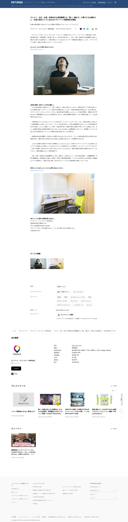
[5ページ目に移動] (116, 390)
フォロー (16, 368)
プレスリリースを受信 (89, 2)
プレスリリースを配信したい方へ (20, 499)
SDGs (59, 297)
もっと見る (114, 386)
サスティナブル (62, 301)
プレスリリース (23, 331)
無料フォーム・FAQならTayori (70, 490)
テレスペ (89, 305)
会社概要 (14, 517)
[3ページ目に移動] (114, 390)
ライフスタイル (69, 6)
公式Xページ (93, 494)
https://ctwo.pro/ (77, 345)
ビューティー (49, 6)
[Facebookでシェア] (84, 28)
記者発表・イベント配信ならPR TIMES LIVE (44, 493)
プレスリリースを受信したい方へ (20, 495)
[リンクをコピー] (96, 28)
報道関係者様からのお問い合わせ (57, 517)
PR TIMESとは (15, 489)
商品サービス (61, 286)
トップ (14, 331)
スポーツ (91, 6)
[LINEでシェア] (87, 28)
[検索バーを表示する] (115, 2)
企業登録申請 (102, 2)
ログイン (110, 2)
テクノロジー (19, 6)
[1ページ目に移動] (112, 390)
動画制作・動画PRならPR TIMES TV (42, 490)
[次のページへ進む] (121, 400)
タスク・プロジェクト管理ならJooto (71, 487)
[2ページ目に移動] (113, 390)
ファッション (59, 6)
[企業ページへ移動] (17, 350)
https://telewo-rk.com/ (36, 49)
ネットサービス (78, 292)
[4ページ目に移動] (115, 390)
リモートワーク (86, 301)
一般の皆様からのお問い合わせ (91, 517)
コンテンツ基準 (36, 517)
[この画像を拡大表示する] (38, 263)
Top (12, 6)
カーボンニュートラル (78, 297)
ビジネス (78, 6)
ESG (65, 297)
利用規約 (44, 517)
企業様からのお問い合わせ (74, 517)
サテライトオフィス (63, 305)
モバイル (27, 6)
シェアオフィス (78, 305)
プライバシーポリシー (24, 517)
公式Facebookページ (95, 487)
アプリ (34, 6)
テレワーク (73, 301)
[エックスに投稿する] (80, 28)
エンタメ (40, 6)
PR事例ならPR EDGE (67, 493)
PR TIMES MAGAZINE (38, 497)
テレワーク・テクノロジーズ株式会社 (40, 331)
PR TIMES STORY (37, 487)
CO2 (89, 297)
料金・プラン (15, 492)
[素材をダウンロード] (92, 28)
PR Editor (35, 503)
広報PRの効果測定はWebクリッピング (42, 500)
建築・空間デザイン (63, 292)
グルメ (85, 6)
